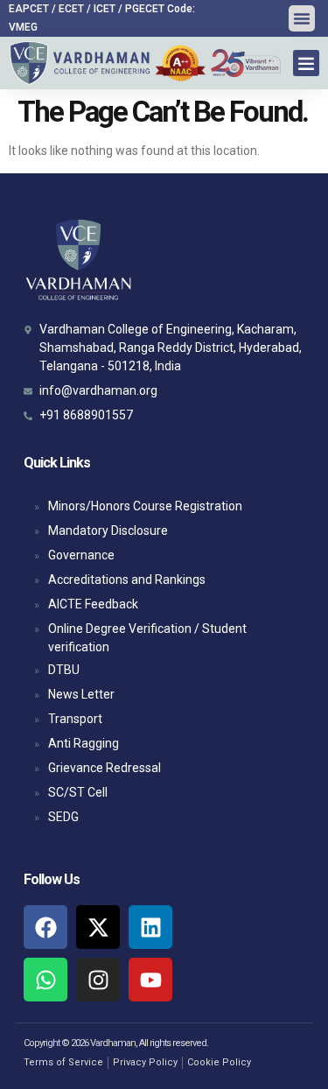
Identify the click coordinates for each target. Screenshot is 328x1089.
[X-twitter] (98, 927)
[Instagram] (98, 979)
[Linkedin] (150, 927)
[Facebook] (45, 927)
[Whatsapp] (45, 979)
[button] (302, 18)
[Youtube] (150, 979)
